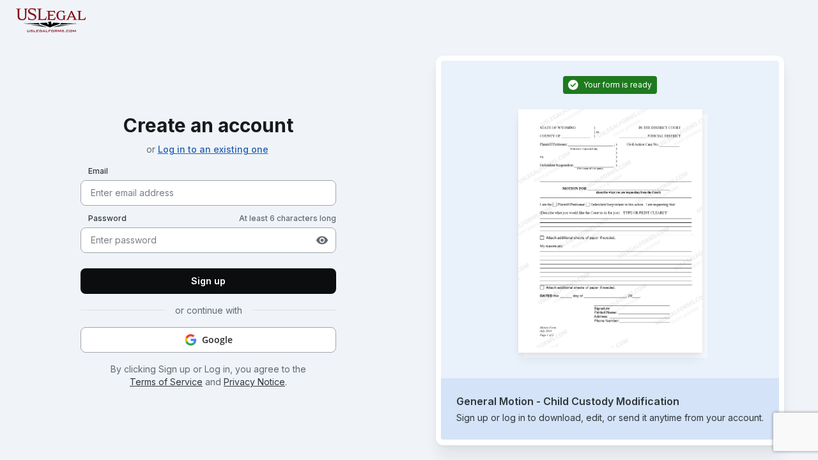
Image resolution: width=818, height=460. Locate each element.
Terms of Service (166, 381)
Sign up (208, 280)
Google (217, 340)
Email (98, 171)
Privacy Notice (254, 381)
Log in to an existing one (213, 149)
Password (107, 218)
